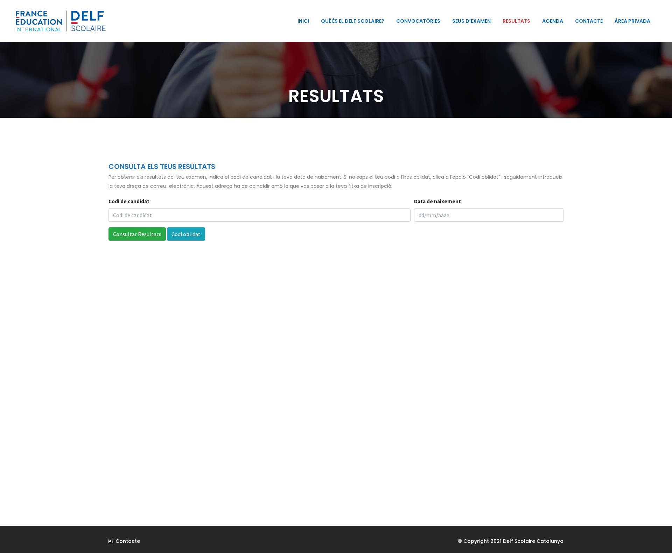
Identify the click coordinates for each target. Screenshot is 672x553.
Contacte (127, 541)
